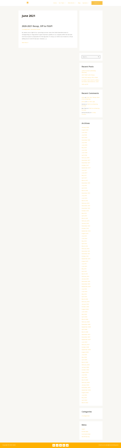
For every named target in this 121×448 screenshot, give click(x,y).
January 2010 (85, 304)
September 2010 (86, 286)
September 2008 (86, 327)
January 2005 (85, 367)
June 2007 (84, 342)
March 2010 (85, 299)
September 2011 (86, 258)
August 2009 (85, 309)
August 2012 (85, 233)
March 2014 (85, 200)
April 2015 (84, 188)
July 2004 (84, 375)
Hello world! (85, 84)
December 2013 (86, 205)
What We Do (71, 3)
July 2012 (84, 236)
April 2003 (84, 400)
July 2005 (84, 354)
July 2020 (84, 135)
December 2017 (86, 160)
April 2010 (84, 296)
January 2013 (85, 223)
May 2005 (84, 357)
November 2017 (86, 162)
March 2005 (85, 362)
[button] (97, 3)
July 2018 (84, 150)
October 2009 (85, 306)
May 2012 (84, 241)
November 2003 (86, 387)
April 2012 (84, 243)
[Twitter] (57, 445)
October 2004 (85, 369)
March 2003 (85, 402)
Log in (83, 429)
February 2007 (86, 344)
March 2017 (85, 180)
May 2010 (84, 294)
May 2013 (84, 213)
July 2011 (84, 263)
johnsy (83, 101)
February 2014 (85, 203)
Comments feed (86, 434)
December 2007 (86, 334)
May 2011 (84, 268)
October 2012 (85, 228)
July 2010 (84, 289)
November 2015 (86, 183)
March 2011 (85, 274)
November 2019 (86, 140)
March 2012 (85, 246)
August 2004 (85, 372)
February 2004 (86, 382)
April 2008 (84, 329)
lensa (83, 97)
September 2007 (86, 339)
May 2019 (84, 147)
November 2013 (86, 208)
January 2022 (85, 127)
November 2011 (86, 253)
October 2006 (85, 347)
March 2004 (85, 380)
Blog (79, 3)
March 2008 (85, 332)
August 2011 (85, 261)
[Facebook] (53, 445)
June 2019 (84, 145)
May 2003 (84, 397)
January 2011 (85, 279)
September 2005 (86, 349)
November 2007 (86, 337)
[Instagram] (60, 445)
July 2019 (84, 142)
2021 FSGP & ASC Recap (88, 75)
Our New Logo (91, 101)
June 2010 (84, 291)
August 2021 (85, 130)
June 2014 (84, 198)
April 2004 (84, 377)
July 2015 (84, 185)
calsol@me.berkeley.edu (111, 445)
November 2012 (86, 226)
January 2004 (85, 385)
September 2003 (86, 390)
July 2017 (84, 170)
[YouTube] (64, 445)
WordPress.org (85, 436)
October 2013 (85, 210)
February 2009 (86, 322)
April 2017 (84, 178)
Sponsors (85, 3)
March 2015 (85, 190)
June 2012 (84, 238)
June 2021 (84, 132)
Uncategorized (26, 29)
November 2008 (86, 324)
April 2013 (84, 215)
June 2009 (84, 311)
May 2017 (84, 175)
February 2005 (86, 364)
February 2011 (85, 276)
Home (55, 3)
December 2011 (86, 251)
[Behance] (67, 445)
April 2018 (84, 155)
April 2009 (84, 316)
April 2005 (84, 359)
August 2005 (85, 352)
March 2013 (85, 218)
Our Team (61, 3)
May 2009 (84, 314)
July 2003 (84, 395)
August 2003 (85, 392)
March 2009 (85, 319)
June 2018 (84, 152)
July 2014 (84, 195)
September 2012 (86, 231)
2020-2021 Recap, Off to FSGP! (37, 26)
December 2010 (86, 281)
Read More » (25, 42)
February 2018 (85, 157)
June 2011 (84, 266)
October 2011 (85, 256)
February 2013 (85, 221)
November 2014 (86, 193)
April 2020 (84, 137)
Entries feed (85, 431)
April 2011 (84, 271)
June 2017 (84, 173)
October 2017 (85, 165)
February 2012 (85, 248)
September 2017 (86, 167)
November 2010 (86, 284)
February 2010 (85, 301)
